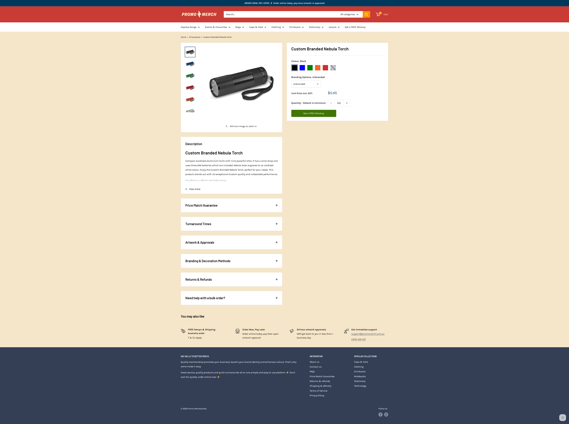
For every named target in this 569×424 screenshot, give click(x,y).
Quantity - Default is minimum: (308, 103)
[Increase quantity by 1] (347, 103)
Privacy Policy (317, 395)
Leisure (332, 27)
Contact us (316, 366)
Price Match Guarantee (322, 376)
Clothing (276, 27)
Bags (238, 27)
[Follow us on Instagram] (386, 414)
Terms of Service (318, 390)
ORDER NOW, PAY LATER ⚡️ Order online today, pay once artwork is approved (284, 3)
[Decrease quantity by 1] (331, 103)
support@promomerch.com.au (368, 333)
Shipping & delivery (320, 385)
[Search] (366, 14)
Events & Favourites (216, 27)
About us (314, 361)
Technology (360, 385)
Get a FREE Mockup (355, 27)
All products (194, 37)
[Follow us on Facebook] (380, 414)
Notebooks (360, 376)
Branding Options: (308, 77)
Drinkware (295, 27)
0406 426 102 (358, 339)
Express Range (188, 27)
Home (183, 37)
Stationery (314, 27)
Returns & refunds (320, 381)
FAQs (312, 371)
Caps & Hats (256, 27)
